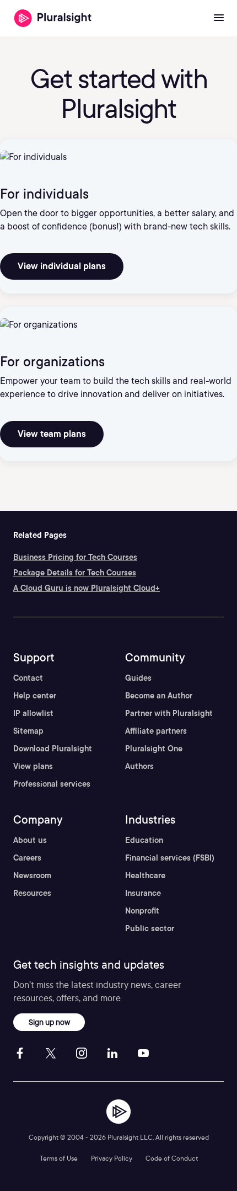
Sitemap (28, 731)
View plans (33, 766)
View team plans (52, 434)
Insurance (143, 893)
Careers (27, 857)
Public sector (149, 928)
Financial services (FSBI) (169, 857)
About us (30, 840)
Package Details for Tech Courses (74, 572)
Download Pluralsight (52, 748)
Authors (139, 766)
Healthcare (145, 875)
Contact (28, 678)
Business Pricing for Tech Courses (75, 557)
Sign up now (49, 1022)
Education (144, 840)
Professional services (51, 783)
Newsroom (32, 875)
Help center (34, 695)
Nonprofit (142, 910)
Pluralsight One (153, 748)
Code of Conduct (172, 1158)
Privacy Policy (111, 1158)
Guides (138, 678)
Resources (32, 893)
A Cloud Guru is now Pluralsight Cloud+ (86, 588)
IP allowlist (33, 713)
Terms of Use (59, 1158)
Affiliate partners (156, 731)
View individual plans (62, 266)
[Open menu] (219, 18)
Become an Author (158, 695)
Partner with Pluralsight (169, 713)
